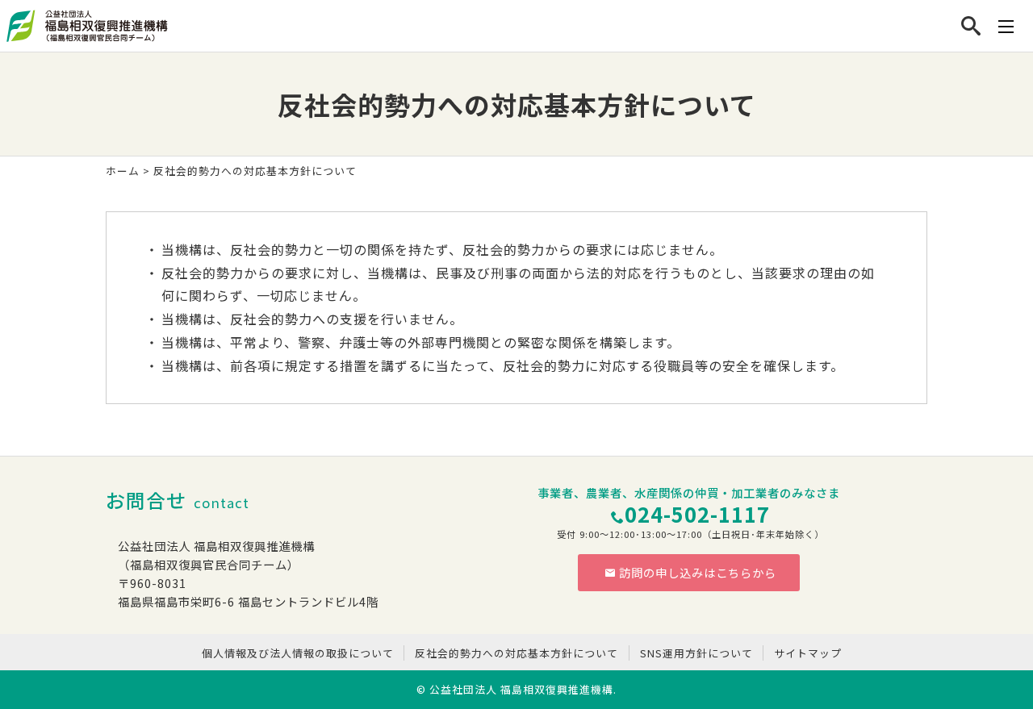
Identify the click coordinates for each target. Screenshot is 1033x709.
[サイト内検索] (971, 25)
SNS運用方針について (696, 653)
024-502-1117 (697, 513)
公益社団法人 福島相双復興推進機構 (521, 689)
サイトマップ (808, 653)
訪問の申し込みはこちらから (697, 572)
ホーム (123, 170)
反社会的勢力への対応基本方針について (516, 653)
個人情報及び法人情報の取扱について (298, 653)
